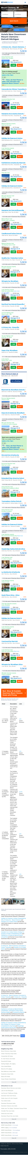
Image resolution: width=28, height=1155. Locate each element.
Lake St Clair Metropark (7, 1090)
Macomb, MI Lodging (6, 1069)
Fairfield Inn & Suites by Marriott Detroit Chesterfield (12, 936)
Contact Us (3, 1143)
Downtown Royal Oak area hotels (9, 1116)
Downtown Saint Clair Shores (8, 1095)
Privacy (21, 1143)
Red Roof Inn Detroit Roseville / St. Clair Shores (13, 304)
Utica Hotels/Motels (6, 1066)
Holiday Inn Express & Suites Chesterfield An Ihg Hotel (12, 186)
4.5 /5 (20, 791)
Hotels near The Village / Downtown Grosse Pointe (14, 1108)
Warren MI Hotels (5, 1076)
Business (17, 29)
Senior (16, 26)
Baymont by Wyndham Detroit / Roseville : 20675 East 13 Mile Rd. (14, 390)
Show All (14, 1082)
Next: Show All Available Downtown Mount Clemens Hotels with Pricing (12, 693)
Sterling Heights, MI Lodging (8, 1064)
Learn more (17, 291)
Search (22, 1035)
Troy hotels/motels (5, 1101)
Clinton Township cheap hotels (9, 1053)
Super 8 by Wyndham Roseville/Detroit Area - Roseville (14, 350)
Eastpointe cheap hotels (7, 1074)
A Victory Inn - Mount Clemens (12, 920)
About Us (9, 1143)
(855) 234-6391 (12, 1149)
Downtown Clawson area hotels (9, 1106)
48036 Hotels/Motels (6, 1130)
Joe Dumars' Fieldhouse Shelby (9, 1093)
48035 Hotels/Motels (6, 1135)
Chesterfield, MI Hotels (7, 1056)
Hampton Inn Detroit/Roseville (13, 210)
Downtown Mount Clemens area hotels (11, 1088)
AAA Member (6, 26)
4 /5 (20, 719)
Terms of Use (15, 1143)
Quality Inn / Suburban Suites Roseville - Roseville (12, 258)
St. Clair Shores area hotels (8, 1058)
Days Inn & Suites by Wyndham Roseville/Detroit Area (13, 413)
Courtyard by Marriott (10, 641)
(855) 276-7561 (7, 75)
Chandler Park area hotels (7, 1111)
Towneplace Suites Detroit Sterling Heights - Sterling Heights (11, 501)
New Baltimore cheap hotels (8, 1071)
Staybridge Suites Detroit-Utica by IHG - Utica (13, 549)
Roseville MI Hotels (6, 1061)
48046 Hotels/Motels (6, 1125)
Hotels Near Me (5, 1145)
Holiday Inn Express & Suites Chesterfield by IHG (12, 932)
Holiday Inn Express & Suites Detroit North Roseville (12, 524)
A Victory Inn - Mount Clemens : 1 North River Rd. (14, 47)
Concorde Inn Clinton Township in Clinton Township (14, 89)
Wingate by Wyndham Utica (12, 664)
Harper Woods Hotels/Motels (8, 1079)
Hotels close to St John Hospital (9, 1098)
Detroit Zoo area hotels (7, 1113)
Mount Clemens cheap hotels (8, 1051)
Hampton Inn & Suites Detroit (9, 921)
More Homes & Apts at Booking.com (10, 374)
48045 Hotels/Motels (6, 1132)
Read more (20, 535)
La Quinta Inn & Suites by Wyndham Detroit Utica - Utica (13, 572)
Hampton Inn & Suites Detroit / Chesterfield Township (13, 114)
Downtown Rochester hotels (8, 1103)
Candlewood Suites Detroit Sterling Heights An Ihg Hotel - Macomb (13, 233)
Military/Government (7, 29)
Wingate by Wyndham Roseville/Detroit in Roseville (12, 281)
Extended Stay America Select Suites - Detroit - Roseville (13, 478)
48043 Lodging (5, 1127)
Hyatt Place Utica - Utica (10, 595)
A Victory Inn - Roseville (10, 327)
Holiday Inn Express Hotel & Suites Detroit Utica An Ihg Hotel (14, 618)
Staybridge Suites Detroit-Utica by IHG (12, 1026)
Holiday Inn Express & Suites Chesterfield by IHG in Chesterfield (12, 138)
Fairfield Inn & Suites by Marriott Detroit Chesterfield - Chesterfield (13, 163)
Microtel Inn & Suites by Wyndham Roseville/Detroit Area (14, 455)
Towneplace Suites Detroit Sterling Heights (12, 1011)
